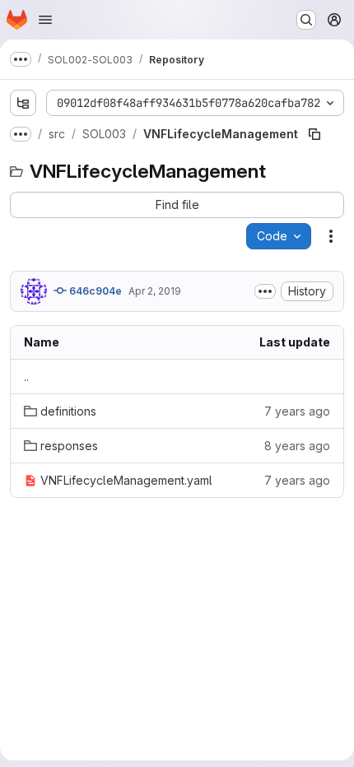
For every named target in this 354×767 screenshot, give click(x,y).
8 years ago (297, 446)
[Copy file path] (314, 134)
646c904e (94, 291)
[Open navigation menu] (45, 20)
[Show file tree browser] (23, 103)
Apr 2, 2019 (154, 291)
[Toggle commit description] (265, 291)
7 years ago (297, 411)
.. (26, 377)
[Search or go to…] (306, 20)
